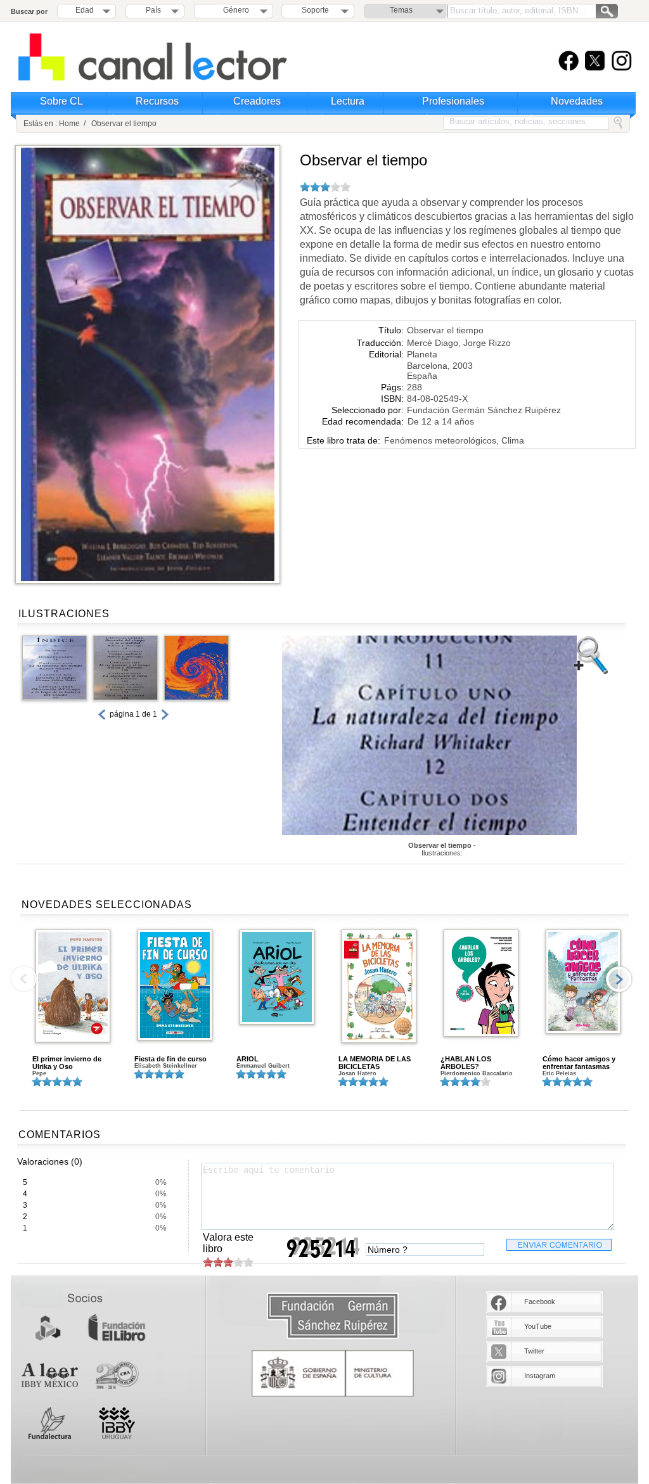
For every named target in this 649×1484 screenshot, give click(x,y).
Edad (84, 10)
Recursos (157, 101)
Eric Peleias (559, 1073)
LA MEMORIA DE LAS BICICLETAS (374, 1062)
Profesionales (453, 101)
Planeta (422, 354)
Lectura (347, 101)
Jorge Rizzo (487, 343)
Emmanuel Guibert (263, 1066)
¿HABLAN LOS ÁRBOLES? (465, 1062)
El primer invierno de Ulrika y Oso (66, 1062)
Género (234, 10)
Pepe (39, 1073)
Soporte (315, 10)
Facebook (539, 1301)
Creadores (257, 101)
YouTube (537, 1326)
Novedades (577, 101)
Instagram (539, 1375)
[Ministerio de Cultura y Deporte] (333, 1373)
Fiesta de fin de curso (170, 1059)
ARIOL (247, 1059)
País (153, 10)
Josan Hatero (357, 1073)
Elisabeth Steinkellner (165, 1066)
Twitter (534, 1351)
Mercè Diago (432, 343)
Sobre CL (61, 101)
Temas (401, 10)
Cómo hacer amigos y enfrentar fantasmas (579, 1062)
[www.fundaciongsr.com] (332, 1316)
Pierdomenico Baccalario (476, 1073)
